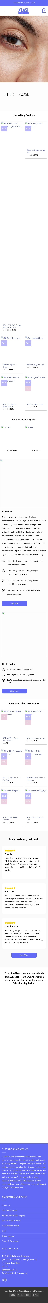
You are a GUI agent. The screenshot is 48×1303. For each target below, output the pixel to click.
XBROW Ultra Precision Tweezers (36, 779)
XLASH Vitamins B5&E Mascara (9, 405)
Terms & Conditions (10, 1241)
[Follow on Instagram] (4, 1280)
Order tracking (8, 1236)
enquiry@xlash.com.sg (17, 1273)
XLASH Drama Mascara (36, 738)
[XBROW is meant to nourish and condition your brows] (24, 1003)
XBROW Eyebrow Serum (10, 366)
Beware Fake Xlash (10, 1226)
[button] (3, 10)
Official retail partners (11, 1220)
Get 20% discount (9, 1210)
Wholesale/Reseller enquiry (13, 1215)
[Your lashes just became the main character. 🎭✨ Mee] (24, 1081)
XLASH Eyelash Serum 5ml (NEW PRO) (12, 326)
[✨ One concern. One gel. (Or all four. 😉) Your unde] (24, 1106)
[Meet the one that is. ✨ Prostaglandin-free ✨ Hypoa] (24, 1056)
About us (6, 1205)
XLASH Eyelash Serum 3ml (36, 151)
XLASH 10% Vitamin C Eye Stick (12, 779)
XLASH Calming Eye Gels (35, 818)
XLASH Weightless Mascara (10, 818)
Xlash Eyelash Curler (35, 404)
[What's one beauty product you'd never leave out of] (24, 1126)
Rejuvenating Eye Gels (35, 365)
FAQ (4, 1231)
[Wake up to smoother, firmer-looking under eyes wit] (24, 1032)
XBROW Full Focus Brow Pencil (10, 739)
